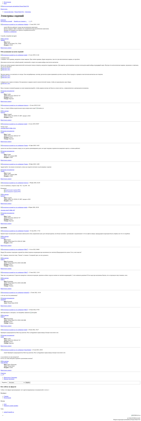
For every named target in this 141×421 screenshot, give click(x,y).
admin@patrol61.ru (9, 412)
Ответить (3, 20)
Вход (5, 3)
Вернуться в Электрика (10, 377)
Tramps (26, 145)
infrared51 (26, 292)
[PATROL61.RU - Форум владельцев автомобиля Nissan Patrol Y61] (13, 9)
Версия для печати (9, 379)
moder (25, 55)
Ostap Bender (27, 350)
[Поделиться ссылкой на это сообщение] (12, 24)
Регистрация (7, 2)
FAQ (5, 404)
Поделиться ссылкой (6, 21)
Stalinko (26, 24)
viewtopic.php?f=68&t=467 (8, 210)
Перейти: (4, 382)
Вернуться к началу (6, 47)
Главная (6, 396)
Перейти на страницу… (20, 21)
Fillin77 (26, 249)
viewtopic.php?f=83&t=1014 (8, 128)
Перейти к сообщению (10, 31)
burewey (26, 105)
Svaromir (26, 231)
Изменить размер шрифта (11, 405)
